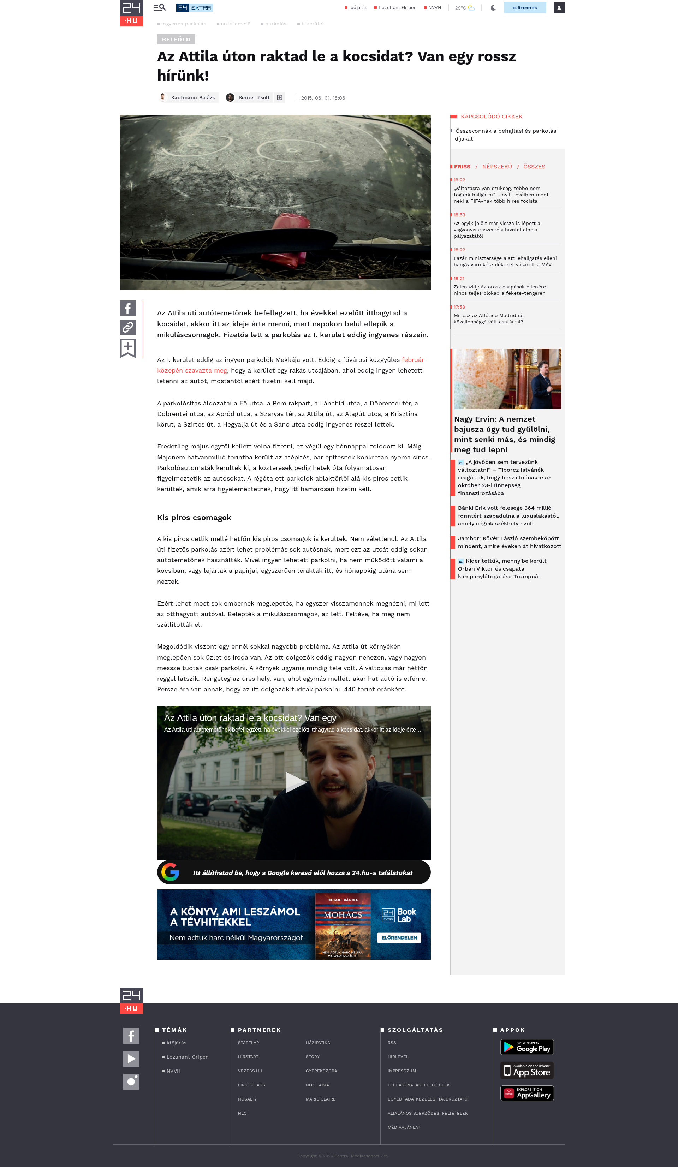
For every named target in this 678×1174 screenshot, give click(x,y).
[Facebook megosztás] (128, 308)
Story (313, 1056)
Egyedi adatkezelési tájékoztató (428, 1099)
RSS (392, 1042)
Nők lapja (317, 1085)
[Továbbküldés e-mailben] (128, 327)
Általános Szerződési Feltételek (428, 1113)
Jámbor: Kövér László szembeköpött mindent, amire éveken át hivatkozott (509, 542)
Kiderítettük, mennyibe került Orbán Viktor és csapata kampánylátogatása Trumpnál (502, 569)
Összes (534, 166)
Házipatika (318, 1042)
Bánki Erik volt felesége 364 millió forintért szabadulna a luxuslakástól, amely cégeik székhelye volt (508, 516)
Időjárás (358, 7)
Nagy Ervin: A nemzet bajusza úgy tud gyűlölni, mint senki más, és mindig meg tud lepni (504, 434)
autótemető (235, 23)
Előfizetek (525, 8)
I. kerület (313, 23)
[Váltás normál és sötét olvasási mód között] (493, 8)
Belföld (176, 39)
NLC (242, 1113)
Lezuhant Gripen (398, 7)
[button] (294, 782)
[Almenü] (159, 8)
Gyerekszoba (321, 1070)
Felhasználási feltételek (419, 1085)
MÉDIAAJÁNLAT (404, 1127)
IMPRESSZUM (402, 1070)
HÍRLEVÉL (398, 1056)
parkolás (275, 23)
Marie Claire (321, 1099)
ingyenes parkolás (183, 23)
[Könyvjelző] (128, 348)
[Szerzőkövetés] (279, 97)
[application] (294, 783)
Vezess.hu (250, 1070)
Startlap (248, 1042)
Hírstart (248, 1056)
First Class (251, 1085)
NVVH (434, 7)
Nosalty (247, 1099)
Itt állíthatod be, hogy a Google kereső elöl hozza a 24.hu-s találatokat (302, 872)
